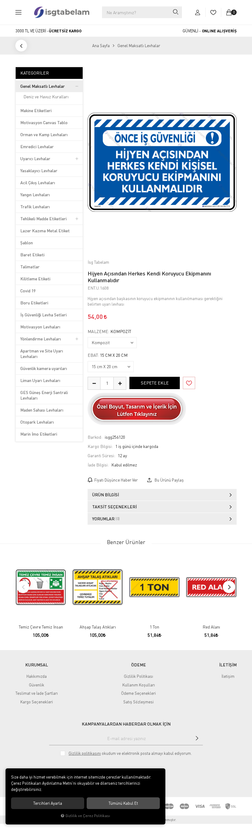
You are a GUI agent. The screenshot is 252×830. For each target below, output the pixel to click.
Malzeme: (109, 331)
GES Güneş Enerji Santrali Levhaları (44, 395)
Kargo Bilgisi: (100, 446)
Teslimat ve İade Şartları (36, 693)
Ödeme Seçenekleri (138, 693)
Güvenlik (36, 684)
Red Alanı (211, 626)
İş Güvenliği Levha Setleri (43, 314)
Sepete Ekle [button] (155, 382)
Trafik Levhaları (35, 206)
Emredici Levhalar (37, 146)
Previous (23, 587)
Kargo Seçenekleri (36, 701)
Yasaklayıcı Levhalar (38, 170)
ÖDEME (138, 664)
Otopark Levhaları (37, 422)
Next (229, 587)
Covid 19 (28, 290)
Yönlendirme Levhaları (40, 338)
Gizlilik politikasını (85, 753)
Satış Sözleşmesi (138, 701)
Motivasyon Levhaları (40, 326)
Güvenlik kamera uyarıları (43, 368)
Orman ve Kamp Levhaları (44, 134)
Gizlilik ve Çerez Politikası (87, 815)
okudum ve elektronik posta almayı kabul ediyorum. (130, 753)
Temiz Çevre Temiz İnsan (41, 626)
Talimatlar (30, 266)
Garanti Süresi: (101, 455)
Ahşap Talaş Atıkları (98, 626)
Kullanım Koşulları (138, 684)
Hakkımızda (36, 676)
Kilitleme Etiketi (35, 278)
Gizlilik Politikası (138, 676)
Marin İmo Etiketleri (38, 434)
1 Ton (154, 626)
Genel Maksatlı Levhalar (42, 86)
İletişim (228, 676)
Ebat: (108, 355)
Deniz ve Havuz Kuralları (46, 96)
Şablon (26, 242)
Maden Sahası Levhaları (41, 410)
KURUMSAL (36, 664)
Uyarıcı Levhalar (35, 158)
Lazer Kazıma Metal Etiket (45, 230)
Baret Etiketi (32, 254)
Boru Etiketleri (34, 302)
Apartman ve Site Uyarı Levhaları (41, 353)
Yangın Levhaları (35, 194)
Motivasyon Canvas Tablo (44, 122)
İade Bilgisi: (98, 464)
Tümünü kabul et (123, 803)
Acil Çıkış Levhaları (37, 182)
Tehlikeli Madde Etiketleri (43, 218)
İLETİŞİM (228, 664)
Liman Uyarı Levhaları (40, 380)
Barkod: (95, 437)
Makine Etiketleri (36, 110)
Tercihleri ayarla (47, 803)
